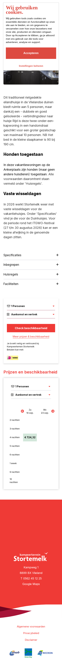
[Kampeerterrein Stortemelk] (31, 556)
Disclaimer (31, 639)
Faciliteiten (10, 284)
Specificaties (12, 255)
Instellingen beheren (31, 65)
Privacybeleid (31, 633)
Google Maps (31, 584)
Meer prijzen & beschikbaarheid (31, 336)
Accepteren (31, 53)
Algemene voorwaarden (31, 626)
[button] (22, 85)
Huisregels (10, 274)
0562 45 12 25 (32, 578)
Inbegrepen (11, 264)
